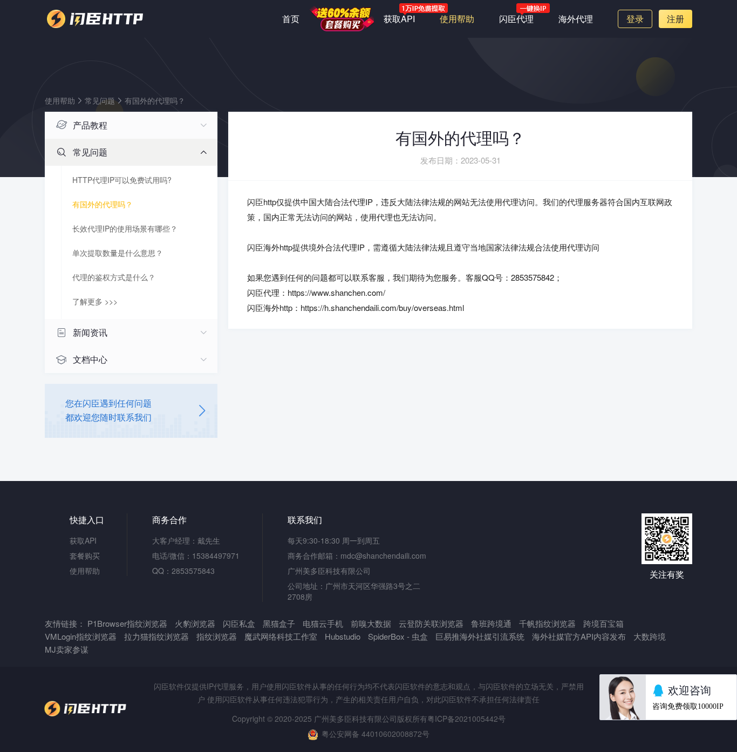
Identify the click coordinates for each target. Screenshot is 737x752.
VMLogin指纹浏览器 (81, 636)
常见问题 (100, 101)
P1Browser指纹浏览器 (127, 623)
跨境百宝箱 (603, 623)
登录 (635, 18)
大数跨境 (649, 636)
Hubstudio (342, 636)
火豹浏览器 (195, 623)
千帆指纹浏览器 (547, 623)
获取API (399, 18)
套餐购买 (341, 18)
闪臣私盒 (239, 623)
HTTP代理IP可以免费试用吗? (122, 179)
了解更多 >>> (95, 301)
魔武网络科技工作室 (281, 636)
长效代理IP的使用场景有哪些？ (125, 228)
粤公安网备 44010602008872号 (375, 733)
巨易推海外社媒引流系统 (479, 636)
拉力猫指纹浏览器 (156, 636)
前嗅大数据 (371, 623)
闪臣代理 (516, 18)
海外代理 (575, 18)
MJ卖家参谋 (66, 649)
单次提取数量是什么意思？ (117, 252)
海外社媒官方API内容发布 (579, 636)
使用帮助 (457, 18)
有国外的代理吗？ (155, 101)
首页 (290, 18)
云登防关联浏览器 (431, 623)
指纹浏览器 (216, 636)
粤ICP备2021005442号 (466, 718)
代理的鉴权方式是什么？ (113, 277)
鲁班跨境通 (491, 623)
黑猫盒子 (279, 623)
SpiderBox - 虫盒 (398, 636)
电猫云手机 (323, 623)
